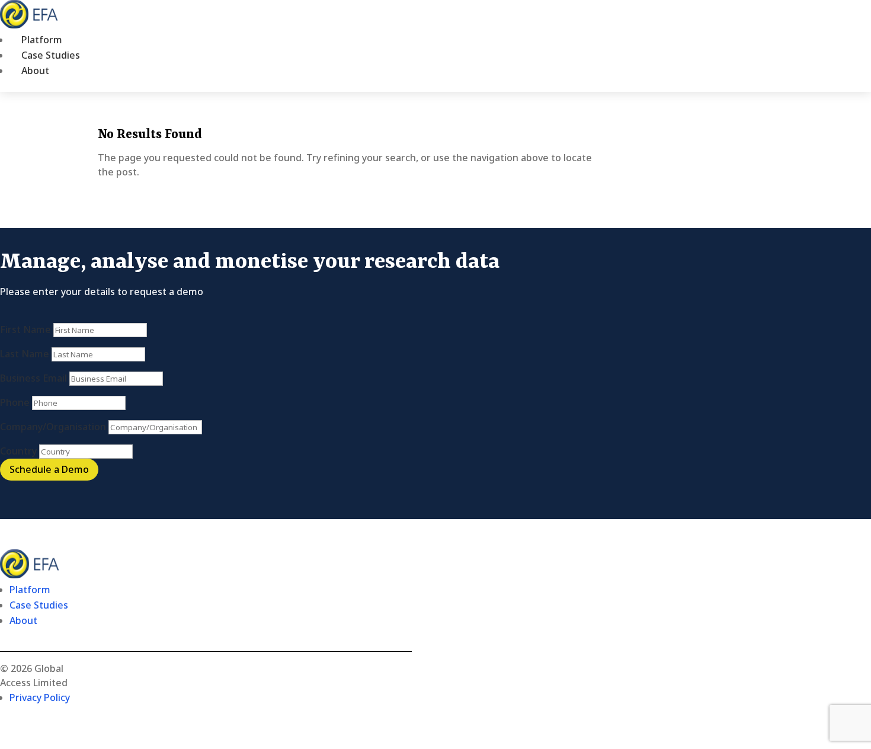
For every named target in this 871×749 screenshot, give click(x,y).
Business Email (33, 378)
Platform (41, 39)
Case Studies (50, 55)
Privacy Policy (39, 697)
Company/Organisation (53, 426)
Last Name (24, 353)
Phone (15, 402)
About (35, 70)
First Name (25, 329)
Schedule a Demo (49, 469)
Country (18, 450)
